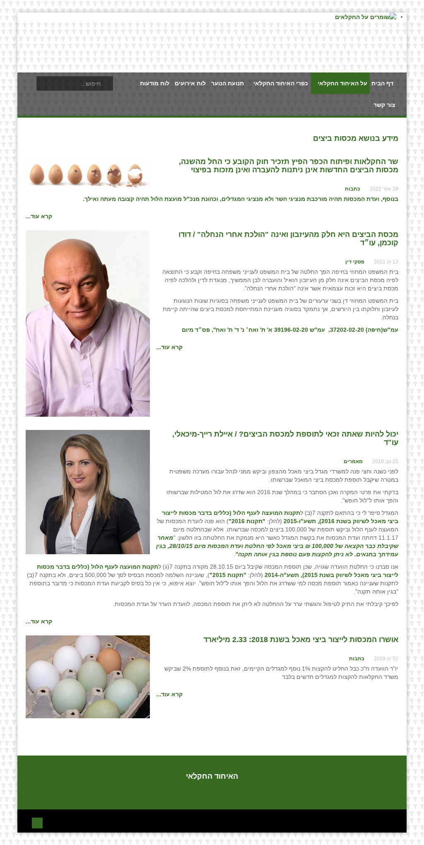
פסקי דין (354, 262)
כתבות (352, 189)
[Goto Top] (37, 822)
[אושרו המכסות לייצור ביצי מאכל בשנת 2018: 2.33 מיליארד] (88, 676)
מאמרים (353, 461)
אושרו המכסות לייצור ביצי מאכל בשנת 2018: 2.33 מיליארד (300, 639)
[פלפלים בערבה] (88, 323)
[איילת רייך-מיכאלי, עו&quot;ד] (88, 491)
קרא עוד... (39, 216)
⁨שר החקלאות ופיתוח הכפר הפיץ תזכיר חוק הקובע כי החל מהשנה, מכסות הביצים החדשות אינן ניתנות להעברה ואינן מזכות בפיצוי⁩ (288, 165)
